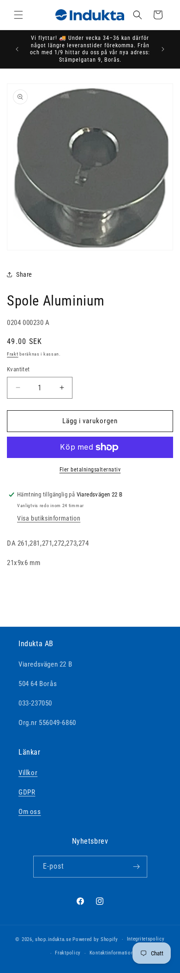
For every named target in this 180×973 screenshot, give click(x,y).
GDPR (26, 792)
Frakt (12, 353)
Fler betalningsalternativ (90, 469)
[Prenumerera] (136, 867)
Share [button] (24, 274)
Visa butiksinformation (48, 518)
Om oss (29, 812)
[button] (18, 15)
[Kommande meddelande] (163, 49)
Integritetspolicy (146, 939)
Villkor (27, 773)
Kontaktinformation (112, 953)
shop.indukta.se (53, 939)
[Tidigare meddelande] (17, 49)
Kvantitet (18, 369)
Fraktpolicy (68, 953)
